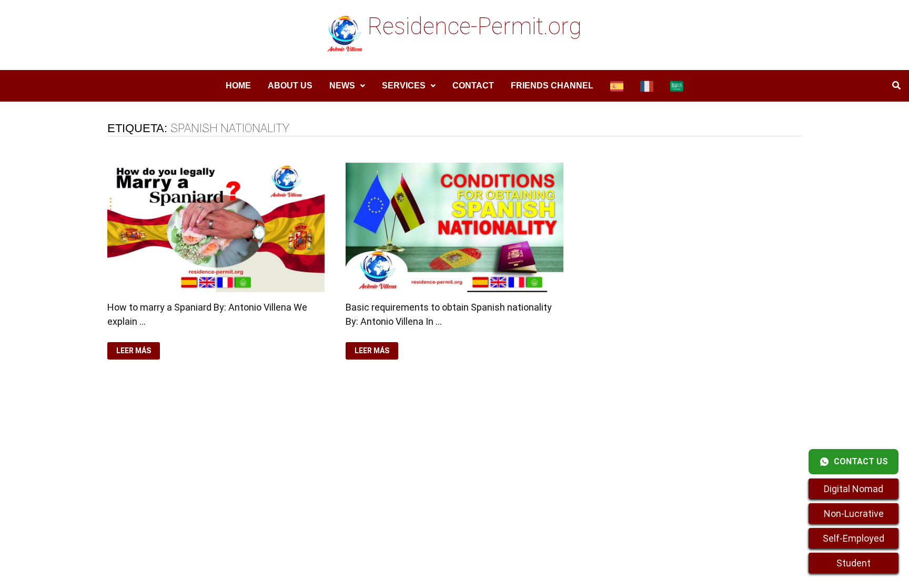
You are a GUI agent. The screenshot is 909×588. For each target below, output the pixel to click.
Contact (473, 85)
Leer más (134, 351)
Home (238, 85)
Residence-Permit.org (475, 26)
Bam (368, 460)
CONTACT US (861, 461)
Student (853, 563)
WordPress (330, 460)
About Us (290, 85)
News (342, 85)
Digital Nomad (853, 488)
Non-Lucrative (854, 513)
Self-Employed (853, 538)
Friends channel (552, 85)
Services (404, 85)
